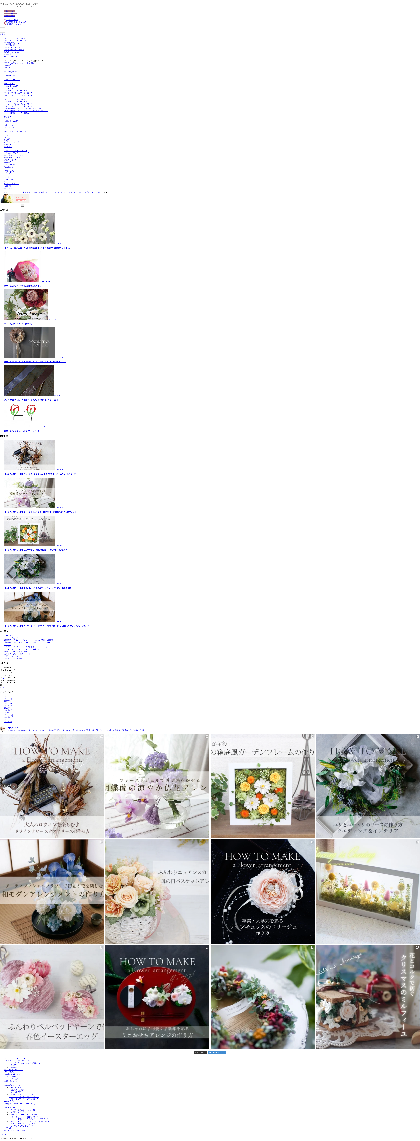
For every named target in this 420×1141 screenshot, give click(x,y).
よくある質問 (9, 88)
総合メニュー (5, 34)
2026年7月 (8, 699)
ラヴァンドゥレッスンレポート (16, 652)
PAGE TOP (4, 1134)
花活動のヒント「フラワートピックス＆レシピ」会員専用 (27, 642)
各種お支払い (9, 1101)
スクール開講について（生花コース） (19, 113)
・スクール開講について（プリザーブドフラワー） (29, 1119)
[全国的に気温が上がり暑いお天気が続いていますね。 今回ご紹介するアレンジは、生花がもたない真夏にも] (157, 786)
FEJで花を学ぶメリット (13, 43)
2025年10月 (8, 719)
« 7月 (2, 687)
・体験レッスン (15, 1087)
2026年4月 (8, 706)
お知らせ (7, 645)
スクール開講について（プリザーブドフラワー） (23, 108)
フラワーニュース (14, 192)
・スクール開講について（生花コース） (24, 1124)
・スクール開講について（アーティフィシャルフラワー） (31, 1121)
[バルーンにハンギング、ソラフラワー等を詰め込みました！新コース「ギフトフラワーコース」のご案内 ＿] (263, 997)
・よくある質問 (15, 1092)
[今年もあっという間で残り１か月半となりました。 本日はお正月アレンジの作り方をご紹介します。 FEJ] (157, 997)
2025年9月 (8, 722)
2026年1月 (8, 712)
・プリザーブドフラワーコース (21, 1094)
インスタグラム (12, 20)
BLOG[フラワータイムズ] (16, 22)
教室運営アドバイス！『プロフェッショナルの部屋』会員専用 (28, 640)
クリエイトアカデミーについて (16, 131)
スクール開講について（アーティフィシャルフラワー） (26, 111)
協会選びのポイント (12, 47)
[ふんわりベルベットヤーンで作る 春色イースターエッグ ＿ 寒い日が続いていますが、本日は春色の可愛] (52, 997)
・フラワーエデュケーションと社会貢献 (24, 1063)
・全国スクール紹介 (16, 1090)
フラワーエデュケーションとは (16, 99)
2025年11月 (8, 717)
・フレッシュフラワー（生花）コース (23, 1099)
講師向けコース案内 (12, 52)
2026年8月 (8, 696)
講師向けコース (10, 160)
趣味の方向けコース (12, 158)
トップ (2, 192)
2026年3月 (8, 708)
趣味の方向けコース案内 (14, 50)
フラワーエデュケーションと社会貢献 (19, 63)
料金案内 (7, 54)
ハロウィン (8, 635)
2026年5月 (8, 703)
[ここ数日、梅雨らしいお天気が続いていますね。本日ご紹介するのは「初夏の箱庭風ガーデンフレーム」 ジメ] (263, 786)
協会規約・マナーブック (14, 658)
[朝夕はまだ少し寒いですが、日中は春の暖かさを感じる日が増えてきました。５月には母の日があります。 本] (157, 891)
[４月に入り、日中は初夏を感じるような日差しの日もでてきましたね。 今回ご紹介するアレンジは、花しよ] (52, 891)
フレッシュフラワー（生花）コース (18, 95)
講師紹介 (7, 68)
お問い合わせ (9, 16)
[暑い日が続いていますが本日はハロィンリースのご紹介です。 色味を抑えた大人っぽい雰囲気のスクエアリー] (52, 786)
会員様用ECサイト (13, 24)
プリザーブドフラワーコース (15, 91)
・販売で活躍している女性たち (21, 1126)
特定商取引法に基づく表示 (14, 1130)
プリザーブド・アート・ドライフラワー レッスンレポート (27, 647)
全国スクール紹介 (11, 57)
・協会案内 (13, 1065)
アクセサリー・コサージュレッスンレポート (21, 649)
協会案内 (7, 65)
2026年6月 (8, 701)
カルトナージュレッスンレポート (17, 654)
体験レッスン (9, 11)
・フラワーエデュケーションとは (22, 1110)
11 (3, 678)
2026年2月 (8, 710)
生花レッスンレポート (13, 656)
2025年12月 (8, 715)
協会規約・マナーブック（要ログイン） (20, 1104)
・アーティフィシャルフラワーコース (23, 1097)
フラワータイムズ (11, 1079)
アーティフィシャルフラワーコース (18, 93)
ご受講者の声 (9, 45)
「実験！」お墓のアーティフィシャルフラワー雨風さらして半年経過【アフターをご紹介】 (68, 192)
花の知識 (26, 192)
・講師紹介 (13, 1067)
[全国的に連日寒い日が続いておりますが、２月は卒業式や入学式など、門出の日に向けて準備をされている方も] (263, 891)
